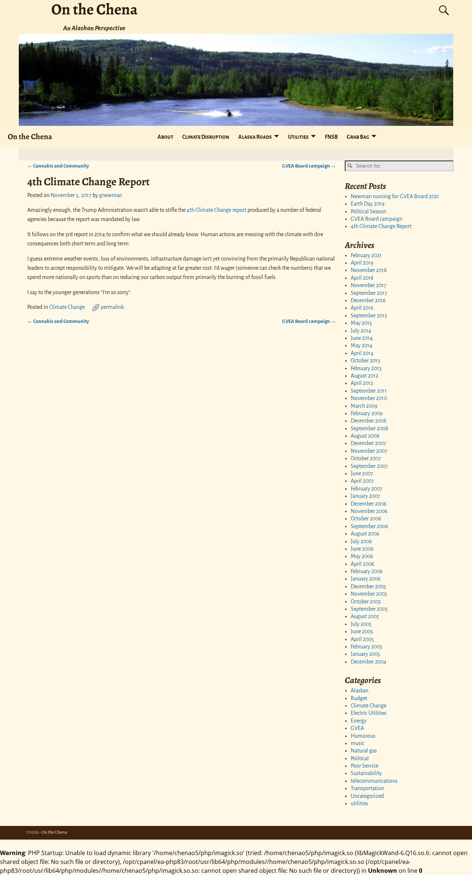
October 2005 (366, 601)
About (165, 137)
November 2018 (369, 270)
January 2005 (365, 654)
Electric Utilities (368, 713)
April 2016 (362, 308)
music (357, 743)
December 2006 (368, 504)
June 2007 (362, 473)
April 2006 (362, 564)
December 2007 (368, 443)
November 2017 (368, 285)
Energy (359, 721)
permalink (112, 307)
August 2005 (365, 616)
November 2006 (369, 511)
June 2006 (362, 549)
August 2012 (364, 376)
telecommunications (374, 781)
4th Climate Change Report (381, 226)
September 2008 (369, 428)
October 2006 (366, 518)
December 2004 (368, 662)
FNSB (331, 137)
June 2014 (362, 338)
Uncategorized (367, 796)
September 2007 (369, 466)
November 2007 (369, 451)
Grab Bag (358, 137)
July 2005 (361, 624)
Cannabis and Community (58, 166)
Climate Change (67, 307)
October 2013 (365, 361)
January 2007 (365, 496)
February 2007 (366, 489)
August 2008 (365, 436)
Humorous (363, 736)
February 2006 (367, 571)
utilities (359, 803)
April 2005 (362, 639)
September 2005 (369, 609)
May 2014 (361, 345)
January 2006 (366, 579)
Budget (359, 698)
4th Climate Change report (216, 210)
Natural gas (364, 751)
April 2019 (362, 263)
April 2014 (362, 353)
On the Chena (30, 136)
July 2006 (361, 541)
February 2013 (366, 368)
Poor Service (364, 766)
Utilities (298, 137)
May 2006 (362, 556)
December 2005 (368, 586)
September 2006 (369, 526)
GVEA (357, 728)
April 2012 (362, 383)
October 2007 (366, 458)
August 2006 (365, 534)
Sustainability (366, 773)
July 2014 (361, 331)
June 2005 (362, 631)
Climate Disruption (205, 137)
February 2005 (366, 647)
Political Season (368, 211)
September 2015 (369, 315)
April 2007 (362, 481)
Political (360, 758)
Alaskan (359, 690)
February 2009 (367, 413)
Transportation (367, 788)
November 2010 (369, 398)
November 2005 (369, 594)
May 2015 (361, 323)
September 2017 (369, 293)
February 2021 (366, 255)
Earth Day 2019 (368, 204)
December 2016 (368, 300)
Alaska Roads (255, 137)
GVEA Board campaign (309, 166)
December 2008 (368, 421)
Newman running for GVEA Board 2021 (395, 196)
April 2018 (362, 278)
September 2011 (369, 391)
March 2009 (364, 406)
